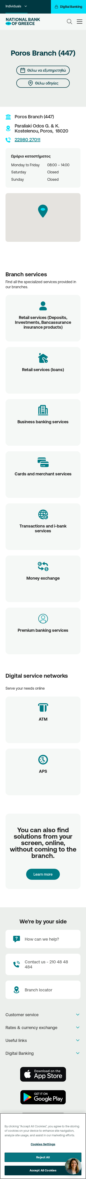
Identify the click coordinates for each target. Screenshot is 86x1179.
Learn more (43, 874)
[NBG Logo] (23, 21)
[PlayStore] (43, 1097)
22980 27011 (27, 139)
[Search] (69, 21)
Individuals (13, 6)
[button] (43, 211)
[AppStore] (43, 1074)
